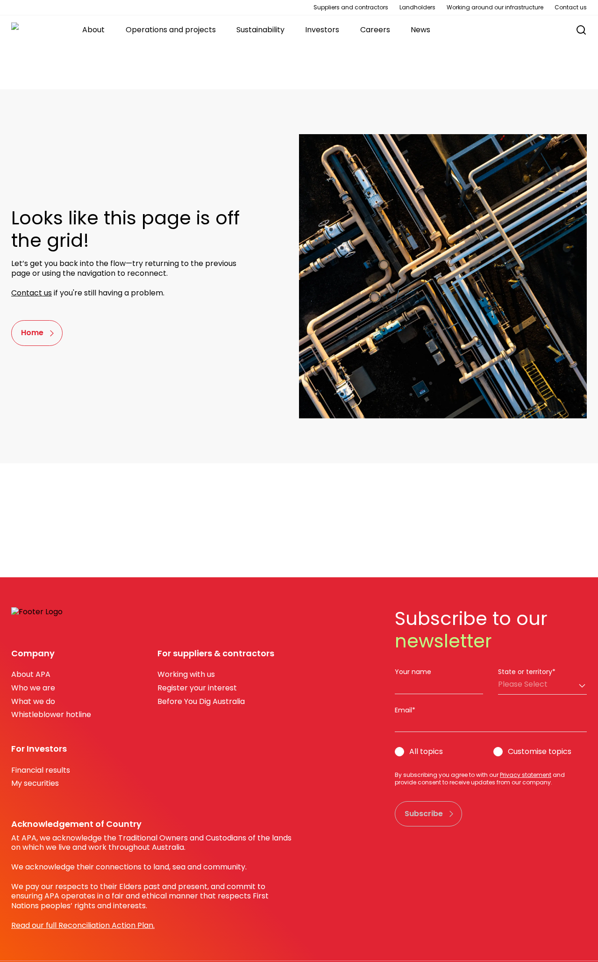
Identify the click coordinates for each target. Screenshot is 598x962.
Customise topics (539, 752)
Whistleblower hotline (51, 714)
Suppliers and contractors (350, 7)
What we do (33, 701)
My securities (35, 783)
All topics (426, 752)
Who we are (33, 687)
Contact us (571, 7)
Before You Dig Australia (201, 701)
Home (32, 332)
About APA (30, 674)
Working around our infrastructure (495, 7)
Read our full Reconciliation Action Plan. (83, 925)
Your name (413, 671)
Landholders (417, 7)
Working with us (186, 674)
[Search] (581, 30)
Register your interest (197, 687)
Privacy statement (525, 775)
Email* (405, 710)
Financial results (40, 770)
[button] (576, 30)
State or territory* (526, 671)
